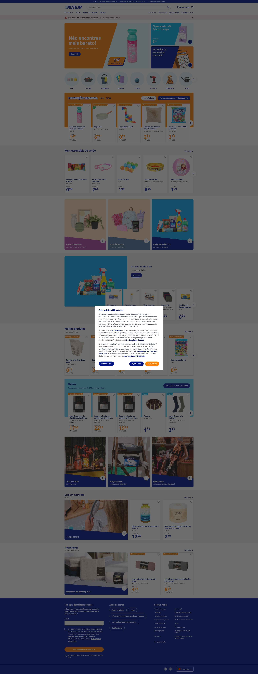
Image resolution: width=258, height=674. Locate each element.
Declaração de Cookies (135, 340)
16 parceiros (116, 330)
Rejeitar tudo (136, 364)
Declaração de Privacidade (134, 356)
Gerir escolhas (106, 364)
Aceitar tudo (152, 364)
